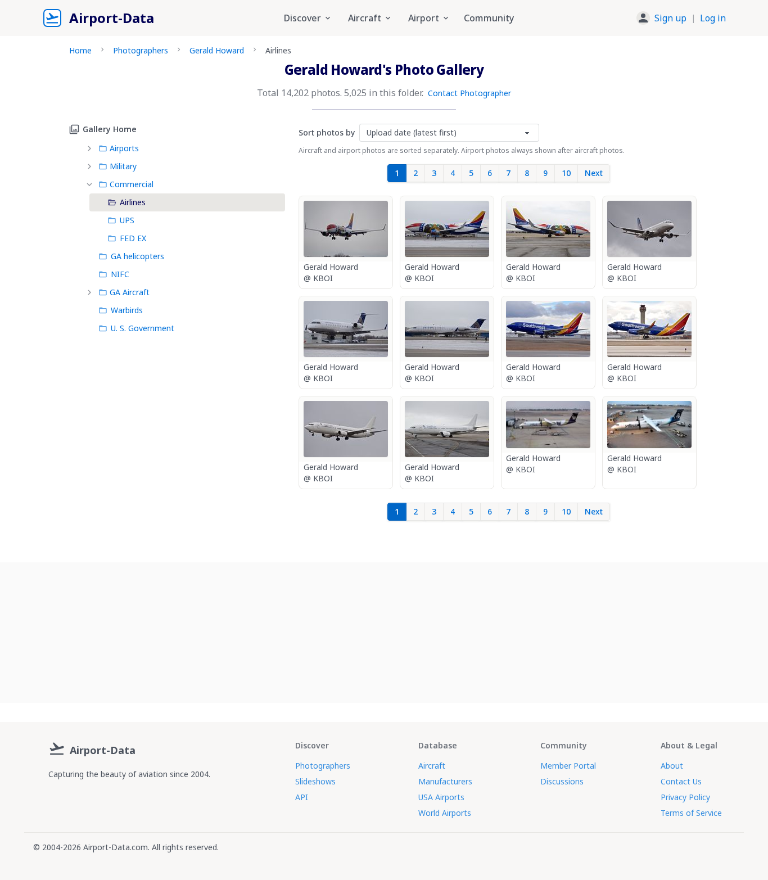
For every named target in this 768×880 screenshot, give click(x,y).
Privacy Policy (685, 797)
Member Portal (568, 765)
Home (80, 50)
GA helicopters (137, 256)
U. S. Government (142, 328)
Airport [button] (423, 18)
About (672, 765)
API (301, 797)
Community (489, 18)
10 (566, 173)
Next (594, 173)
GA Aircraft (130, 292)
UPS (127, 220)
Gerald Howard (216, 50)
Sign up (670, 18)
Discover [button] (302, 18)
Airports (124, 148)
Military (123, 166)
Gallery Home (110, 129)
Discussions (562, 781)
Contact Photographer (469, 93)
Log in (713, 18)
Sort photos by (327, 132)
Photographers (140, 50)
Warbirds (127, 310)
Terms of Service (691, 812)
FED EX (133, 238)
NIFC (120, 274)
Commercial (131, 184)
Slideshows (315, 781)
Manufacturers (445, 781)
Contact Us (681, 781)
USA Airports (441, 797)
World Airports (444, 812)
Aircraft (431, 765)
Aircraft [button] (364, 18)
